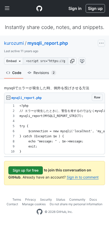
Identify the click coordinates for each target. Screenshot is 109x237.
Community (77, 199)
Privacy (30, 199)
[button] (72, 61)
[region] (54, 128)
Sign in (75, 8)
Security (46, 199)
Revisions (44, 72)
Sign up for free (26, 170)
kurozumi (14, 43)
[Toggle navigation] (7, 8)
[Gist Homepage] (39, 8)
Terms (16, 199)
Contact (12, 204)
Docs (93, 199)
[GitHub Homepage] (40, 212)
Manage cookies (34, 204)
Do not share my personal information (76, 204)
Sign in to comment (83, 177)
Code (16, 72)
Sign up (95, 8)
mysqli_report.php (47, 43)
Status (60, 199)
